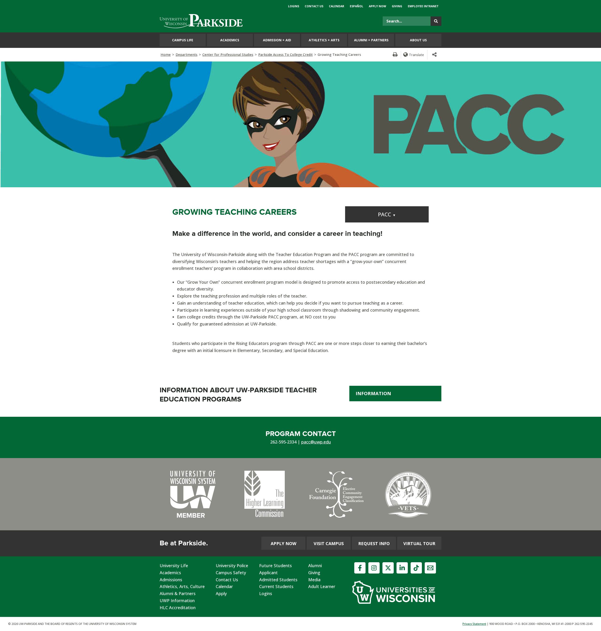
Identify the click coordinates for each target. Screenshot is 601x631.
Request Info (374, 543)
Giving (314, 572)
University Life (174, 565)
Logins (265, 593)
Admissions (171, 579)
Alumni (315, 565)
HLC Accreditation (178, 607)
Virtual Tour (419, 543)
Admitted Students (278, 579)
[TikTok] (416, 568)
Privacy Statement (474, 624)
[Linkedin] (402, 568)
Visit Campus (329, 543)
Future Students (275, 565)
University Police (232, 565)
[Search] (436, 21)
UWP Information (177, 600)
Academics (170, 572)
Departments (186, 54)
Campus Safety (231, 572)
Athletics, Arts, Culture (182, 586)
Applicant (268, 572)
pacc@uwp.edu (316, 442)
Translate (416, 54)
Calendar (224, 586)
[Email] (430, 568)
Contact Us (227, 579)
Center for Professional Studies (227, 54)
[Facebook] (360, 568)
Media (314, 579)
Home (166, 54)
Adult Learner (321, 586)
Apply (221, 593)
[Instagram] (374, 568)
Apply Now (283, 543)
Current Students (276, 586)
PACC (387, 214)
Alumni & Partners (178, 593)
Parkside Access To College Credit (285, 54)
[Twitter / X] (388, 568)
